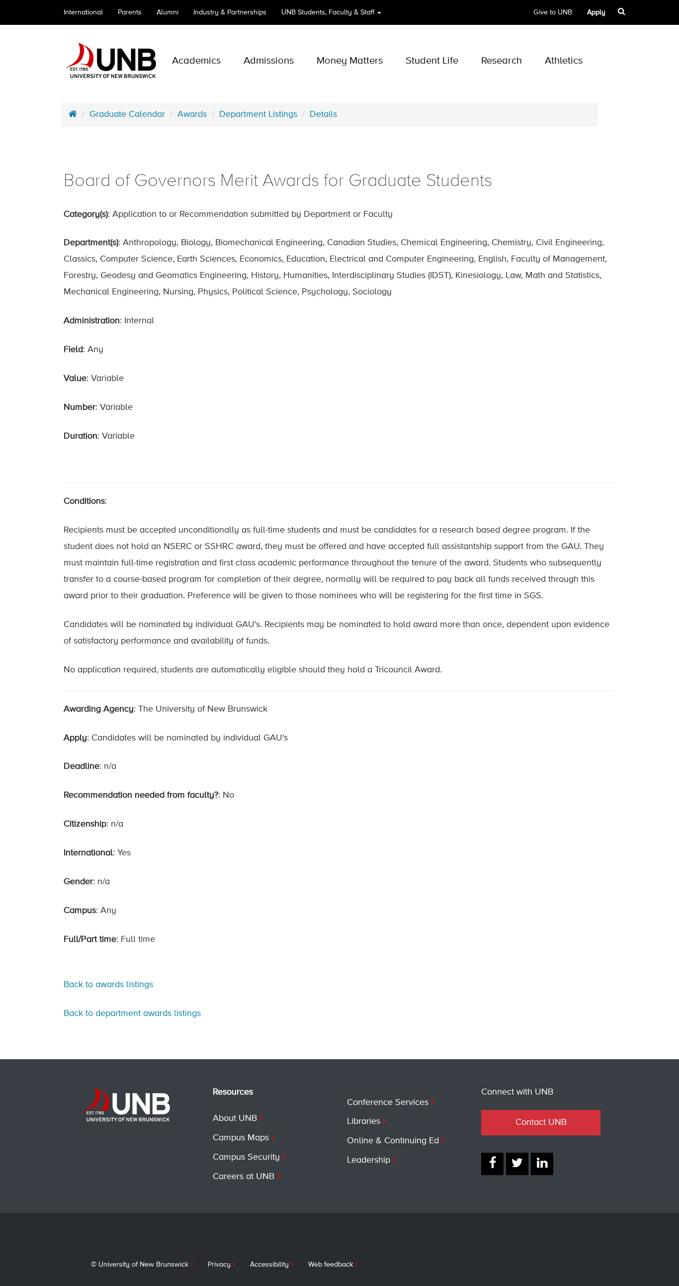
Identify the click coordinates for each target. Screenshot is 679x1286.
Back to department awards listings (132, 1013)
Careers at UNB (243, 1176)
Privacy (219, 1264)
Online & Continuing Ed (393, 1140)
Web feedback (330, 1264)
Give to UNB (552, 12)
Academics (196, 61)
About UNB (235, 1118)
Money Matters (350, 61)
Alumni (167, 12)
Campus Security (246, 1157)
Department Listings (258, 114)
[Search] (621, 11)
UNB (327, 12)
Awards (192, 114)
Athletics (564, 61)
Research (501, 61)
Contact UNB (541, 1122)
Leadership (368, 1160)
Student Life (432, 61)
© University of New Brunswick (139, 1264)
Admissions (269, 61)
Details (323, 114)
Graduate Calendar (127, 114)
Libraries (363, 1121)
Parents (130, 12)
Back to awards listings (108, 984)
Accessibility (269, 1264)
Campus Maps (241, 1137)
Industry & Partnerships (229, 12)
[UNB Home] (73, 114)
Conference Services (387, 1102)
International (83, 12)
